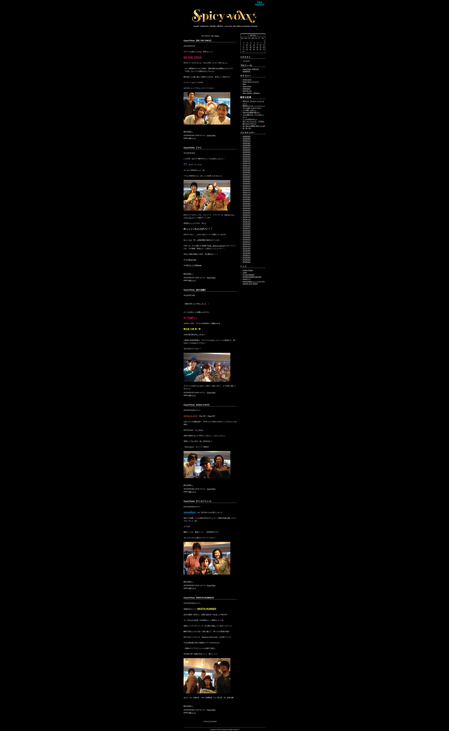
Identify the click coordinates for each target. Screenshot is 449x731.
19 (254, 47)
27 (257, 49)
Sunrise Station (248, 270)
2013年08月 (247, 226)
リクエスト (246, 61)
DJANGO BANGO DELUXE (252, 277)
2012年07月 (247, 255)
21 (260, 47)
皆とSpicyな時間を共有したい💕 (254, 126)
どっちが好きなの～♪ (250, 119)
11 (250, 45)
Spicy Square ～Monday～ (252, 93)
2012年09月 (247, 251)
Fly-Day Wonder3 (248, 275)
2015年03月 (247, 183)
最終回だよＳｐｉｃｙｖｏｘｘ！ (254, 106)
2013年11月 (247, 219)
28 (260, 49)
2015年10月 (247, 168)
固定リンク (192, 138)
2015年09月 (247, 170)
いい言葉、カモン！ (249, 110)
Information (246, 88)
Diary (244, 84)
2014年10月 (247, 195)
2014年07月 (247, 201)
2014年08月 (247, 199)
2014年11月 (247, 192)
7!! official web (191, 260)
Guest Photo (211, 135)
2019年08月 (247, 138)
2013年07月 (247, 228)
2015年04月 (247, 181)
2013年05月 (247, 233)
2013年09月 (247, 224)
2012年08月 (247, 253)
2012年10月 (247, 248)
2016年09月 (247, 143)
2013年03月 (247, 237)
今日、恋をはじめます (216, 246)
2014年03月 (247, 210)
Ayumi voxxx (247, 79)
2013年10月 (247, 222)
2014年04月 (247, 208)
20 (257, 47)
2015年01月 (247, 188)
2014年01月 (247, 215)
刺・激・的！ (247, 128)
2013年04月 (247, 235)
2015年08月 (247, 172)
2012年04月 (247, 262)
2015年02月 (247, 186)
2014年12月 (247, 190)
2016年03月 (247, 156)
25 (250, 49)
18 (250, 47)
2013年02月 (247, 239)
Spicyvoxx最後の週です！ (251, 112)
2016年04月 (247, 154)
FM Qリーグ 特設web (193, 265)
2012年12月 (247, 244)
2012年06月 (247, 257)
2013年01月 (247, 242)
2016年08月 (247, 145)
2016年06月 (247, 150)
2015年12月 (247, 163)
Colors (245, 272)
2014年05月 (247, 206)
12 (254, 45)
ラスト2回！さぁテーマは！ (252, 108)
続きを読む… (188, 131)
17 (247, 47)
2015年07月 (247, 174)
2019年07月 (247, 141)
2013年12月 (247, 217)
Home (217, 36)
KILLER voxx (247, 91)
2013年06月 (247, 231)
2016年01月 (247, 161)
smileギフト (247, 279)
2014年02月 (247, 213)
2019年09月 (247, 136)
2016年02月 (247, 159)
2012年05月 (247, 260)
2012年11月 (247, 246)
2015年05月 (247, 179)
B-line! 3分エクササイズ (251, 82)
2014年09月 (247, 197)
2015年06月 (247, 177)
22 (264, 47)
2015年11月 (247, 165)
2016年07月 (247, 147)
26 (254, 49)
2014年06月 (247, 204)
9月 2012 (253, 35)
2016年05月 (247, 152)
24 (247, 49)
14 (260, 45)
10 (247, 45)
